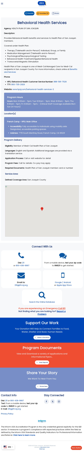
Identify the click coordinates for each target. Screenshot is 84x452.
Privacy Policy (7, 413)
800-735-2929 (18, 84)
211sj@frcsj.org (14, 409)
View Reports (43, 362)
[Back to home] (42, 3)
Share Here (43, 386)
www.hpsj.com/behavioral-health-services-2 (33, 89)
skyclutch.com (45, 447)
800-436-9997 (22, 265)
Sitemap (42, 449)
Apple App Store (64, 285)
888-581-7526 (60, 81)
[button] (2, 3)
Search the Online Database (42, 302)
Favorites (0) (44, 13)
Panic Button (76, 448)
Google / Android (63, 282)
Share (56, 13)
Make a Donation (43, 337)
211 (23, 262)
